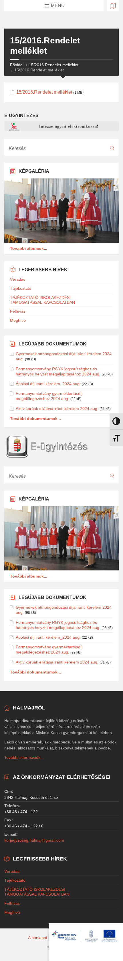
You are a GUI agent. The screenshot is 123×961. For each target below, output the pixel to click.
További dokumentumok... (35, 418)
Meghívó (18, 320)
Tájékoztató (20, 288)
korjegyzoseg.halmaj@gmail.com (34, 840)
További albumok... (28, 248)
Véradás (17, 279)
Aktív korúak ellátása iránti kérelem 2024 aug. (57, 408)
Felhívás (17, 311)
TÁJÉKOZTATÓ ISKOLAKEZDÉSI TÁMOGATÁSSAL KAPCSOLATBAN (42, 300)
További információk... (24, 757)
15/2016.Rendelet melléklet (53, 65)
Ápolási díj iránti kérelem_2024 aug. (48, 383)
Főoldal (16, 65)
